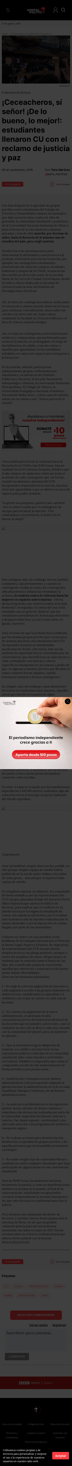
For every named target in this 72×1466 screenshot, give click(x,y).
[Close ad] (68, 701)
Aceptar (60, 1455)
